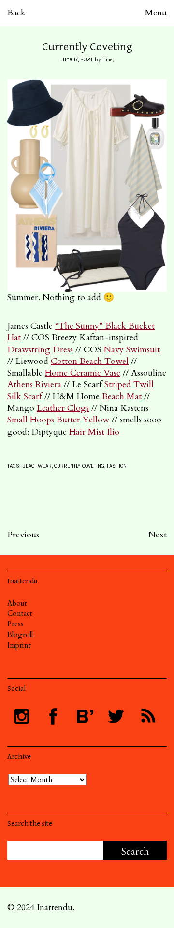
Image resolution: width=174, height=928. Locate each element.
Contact (19, 613)
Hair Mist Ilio (94, 432)
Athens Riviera (34, 384)
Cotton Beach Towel (90, 361)
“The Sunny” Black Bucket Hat (81, 332)
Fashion (117, 466)
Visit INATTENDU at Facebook (53, 716)
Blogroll (20, 634)
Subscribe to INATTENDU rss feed (147, 716)
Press (15, 624)
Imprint (19, 645)
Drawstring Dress (40, 350)
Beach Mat (122, 397)
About (17, 603)
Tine (107, 59)
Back (16, 13)
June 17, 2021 (76, 60)
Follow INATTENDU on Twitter (116, 716)
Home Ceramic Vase (82, 373)
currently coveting (79, 466)
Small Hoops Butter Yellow (58, 420)
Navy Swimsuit (132, 350)
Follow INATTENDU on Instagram (21, 716)
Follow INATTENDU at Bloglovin (84, 716)
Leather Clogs (63, 408)
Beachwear (37, 466)
